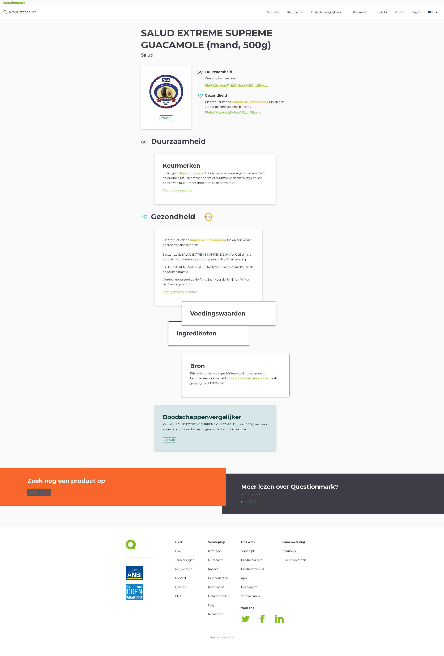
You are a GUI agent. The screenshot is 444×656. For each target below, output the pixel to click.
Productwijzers (251, 560)
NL (433, 12)
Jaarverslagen (185, 560)
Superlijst (247, 551)
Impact (380, 12)
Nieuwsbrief (183, 569)
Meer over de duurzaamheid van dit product (235, 85)
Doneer (180, 587)
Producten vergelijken (325, 12)
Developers (249, 587)
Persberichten (218, 578)
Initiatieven (215, 614)
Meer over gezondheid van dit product (232, 112)
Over (398, 12)
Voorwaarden (250, 596)
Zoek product (39, 492)
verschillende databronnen (250, 378)
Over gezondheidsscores (180, 292)
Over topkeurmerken (178, 190)
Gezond (272, 12)
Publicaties (215, 560)
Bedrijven (289, 551)
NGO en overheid (294, 560)
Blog (415, 12)
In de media (216, 587)
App (244, 578)
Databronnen (217, 596)
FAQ (178, 596)
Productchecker (22, 12)
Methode (214, 551)
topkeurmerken (191, 173)
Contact (180, 578)
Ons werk (359, 12)
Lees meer (249, 502)
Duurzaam (293, 12)
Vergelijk (166, 118)
